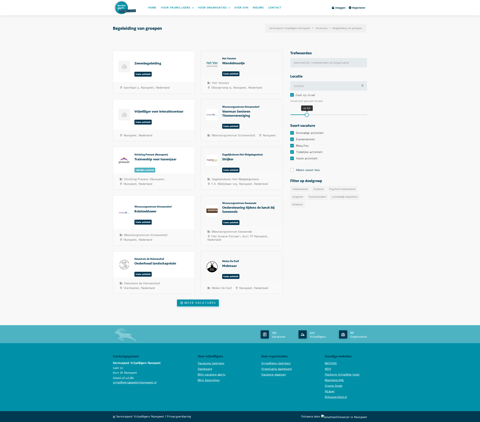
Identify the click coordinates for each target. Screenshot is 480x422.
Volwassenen (300, 189)
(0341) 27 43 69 (123, 378)
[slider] (307, 115)
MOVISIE (331, 363)
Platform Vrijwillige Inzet (342, 375)
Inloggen (340, 8)
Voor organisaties (212, 7)
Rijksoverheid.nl (336, 397)
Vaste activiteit (307, 158)
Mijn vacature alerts (211, 375)
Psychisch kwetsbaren (342, 189)
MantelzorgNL (334, 380)
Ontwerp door (311, 417)
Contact (274, 7)
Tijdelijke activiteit (309, 152)
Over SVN (241, 7)
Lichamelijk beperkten (345, 197)
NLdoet (330, 391)
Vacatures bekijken (211, 363)
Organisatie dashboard (276, 369)
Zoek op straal (305, 95)
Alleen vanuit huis (308, 170)
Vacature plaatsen (273, 375)
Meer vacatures (200, 303)
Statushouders (317, 197)
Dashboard (205, 369)
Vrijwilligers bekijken (275, 363)
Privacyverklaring (179, 417)
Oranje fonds (333, 386)
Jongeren (297, 197)
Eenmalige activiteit (310, 133)
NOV (328, 369)
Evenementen (305, 139)
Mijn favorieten (209, 380)
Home (152, 7)
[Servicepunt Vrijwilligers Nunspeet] (125, 15)
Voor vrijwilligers (175, 7)
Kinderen (297, 204)
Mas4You (302, 145)
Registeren (358, 8)
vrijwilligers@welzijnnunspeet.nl (134, 382)
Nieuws (258, 7)
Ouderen (319, 189)
